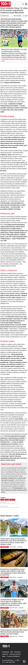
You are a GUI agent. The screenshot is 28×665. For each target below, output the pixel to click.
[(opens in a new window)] (24, 657)
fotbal (6, 499)
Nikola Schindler (17, 15)
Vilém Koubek (12, 547)
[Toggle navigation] (26, 4)
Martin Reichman (13, 607)
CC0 (18, 507)
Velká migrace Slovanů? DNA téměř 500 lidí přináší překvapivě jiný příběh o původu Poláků (14, 632)
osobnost (12, 499)
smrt (2, 499)
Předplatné (5, 652)
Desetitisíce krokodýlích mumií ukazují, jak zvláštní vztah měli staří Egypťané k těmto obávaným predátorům (13, 572)
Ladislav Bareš (12, 577)
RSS (11, 652)
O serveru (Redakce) (13, 656)
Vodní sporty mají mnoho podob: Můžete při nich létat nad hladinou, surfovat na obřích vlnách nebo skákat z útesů (13, 541)
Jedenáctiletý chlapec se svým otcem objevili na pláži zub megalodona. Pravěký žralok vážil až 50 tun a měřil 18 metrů (13, 602)
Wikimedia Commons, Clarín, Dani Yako (8, 507)
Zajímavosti (5, 546)
